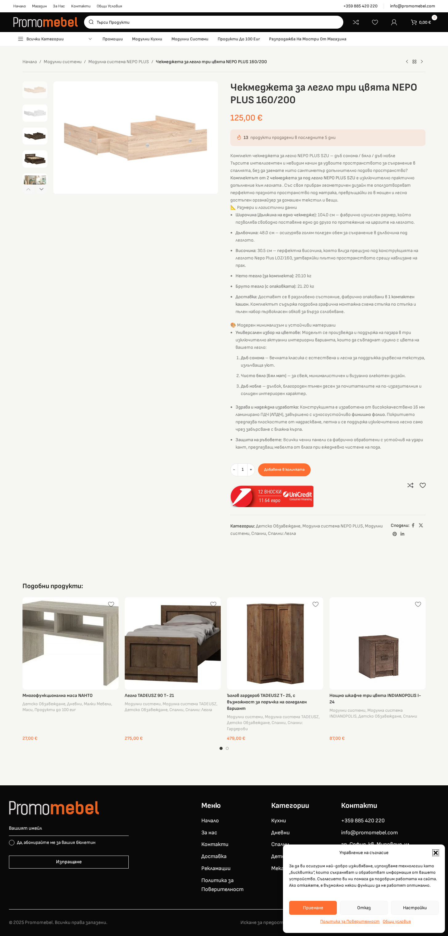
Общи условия (397, 921)
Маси (27, 709)
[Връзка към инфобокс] (360, 6)
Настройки (415, 908)
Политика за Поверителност (350, 921)
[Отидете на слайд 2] (227, 748)
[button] (436, 853)
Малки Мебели (97, 703)
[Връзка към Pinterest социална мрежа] (395, 534)
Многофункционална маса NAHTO (57, 695)
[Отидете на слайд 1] (221, 748)
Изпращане (69, 862)
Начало (29, 62)
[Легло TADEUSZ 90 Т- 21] (173, 643)
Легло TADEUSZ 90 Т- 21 (149, 695)
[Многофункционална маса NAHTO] (70, 643)
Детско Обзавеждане (278, 526)
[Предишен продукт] (407, 62)
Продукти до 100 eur (55, 709)
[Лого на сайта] (45, 22)
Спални (258, 533)
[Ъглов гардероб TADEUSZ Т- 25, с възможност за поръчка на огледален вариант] (275, 643)
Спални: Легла (282, 533)
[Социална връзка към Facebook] (413, 525)
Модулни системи (63, 62)
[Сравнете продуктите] (355, 22)
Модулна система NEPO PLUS (118, 62)
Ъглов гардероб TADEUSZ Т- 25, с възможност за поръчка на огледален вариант (267, 702)
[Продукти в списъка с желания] (375, 22)
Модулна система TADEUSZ (189, 703)
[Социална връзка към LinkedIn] (402, 534)
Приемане (313, 908)
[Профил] (394, 22)
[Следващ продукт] (422, 62)
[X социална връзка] (421, 525)
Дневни (74, 703)
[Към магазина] (414, 62)
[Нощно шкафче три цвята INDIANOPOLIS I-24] (377, 643)
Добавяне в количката (284, 469)
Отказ (364, 908)
